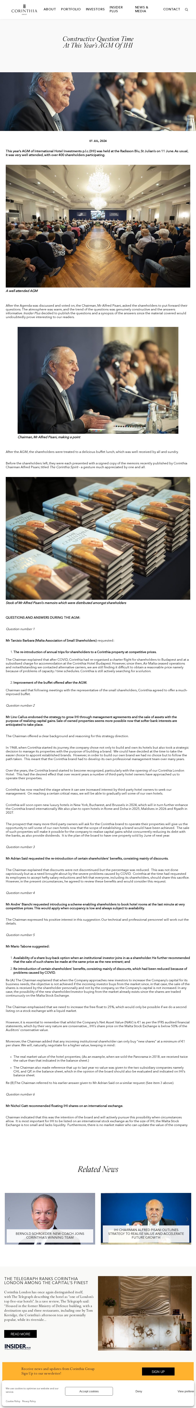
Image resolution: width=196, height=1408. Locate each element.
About (50, 9)
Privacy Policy (29, 1401)
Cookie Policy (13, 1401)
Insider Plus (116, 9)
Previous (9, 1219)
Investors (95, 9)
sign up (158, 1372)
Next (187, 1219)
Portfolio (71, 9)
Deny (139, 1391)
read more (20, 1334)
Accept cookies (89, 1391)
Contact (171, 9)
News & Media (142, 9)
